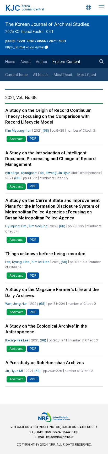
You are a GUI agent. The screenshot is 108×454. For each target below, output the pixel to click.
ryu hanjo (12, 173)
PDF (33, 139)
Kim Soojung (38, 226)
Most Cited (86, 75)
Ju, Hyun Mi (14, 371)
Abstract (16, 139)
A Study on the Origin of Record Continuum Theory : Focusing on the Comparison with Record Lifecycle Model (48, 116)
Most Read (63, 75)
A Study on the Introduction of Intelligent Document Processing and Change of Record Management (50, 158)
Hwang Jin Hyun (58, 173)
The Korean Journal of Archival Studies (47, 24)
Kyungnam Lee (32, 173)
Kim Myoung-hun (18, 130)
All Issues (40, 75)
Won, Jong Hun (16, 304)
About (25, 62)
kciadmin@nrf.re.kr (59, 437)
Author (41, 62)
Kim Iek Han (40, 262)
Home (10, 62)
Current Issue (16, 75)
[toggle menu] (101, 7)
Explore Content (66, 62)
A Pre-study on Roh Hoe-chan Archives (44, 362)
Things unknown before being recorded (45, 253)
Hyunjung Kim (15, 226)
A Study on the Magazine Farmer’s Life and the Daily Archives (52, 292)
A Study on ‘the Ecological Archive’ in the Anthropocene (46, 329)
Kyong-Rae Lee (16, 340)
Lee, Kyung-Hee (17, 262)
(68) (46, 130)
